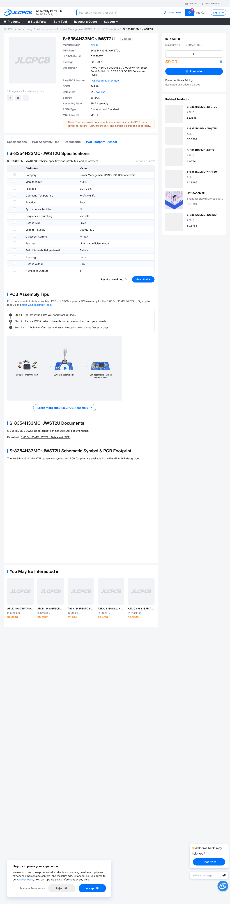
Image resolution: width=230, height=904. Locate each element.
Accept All (92, 888)
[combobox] (118, 12)
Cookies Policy (25, 879)
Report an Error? (145, 160)
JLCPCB (8, 29)
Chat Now (209, 862)
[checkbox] (14, 174)
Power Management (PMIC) (76, 29)
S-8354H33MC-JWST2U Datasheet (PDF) (45, 437)
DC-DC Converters (108, 29)
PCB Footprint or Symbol (105, 80)
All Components (46, 29)
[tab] (17, 141)
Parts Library (25, 29)
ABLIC (94, 44)
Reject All (62, 888)
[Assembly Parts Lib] (18, 12)
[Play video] (64, 368)
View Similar (143, 279)
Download (99, 91)
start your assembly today (37, 304)
